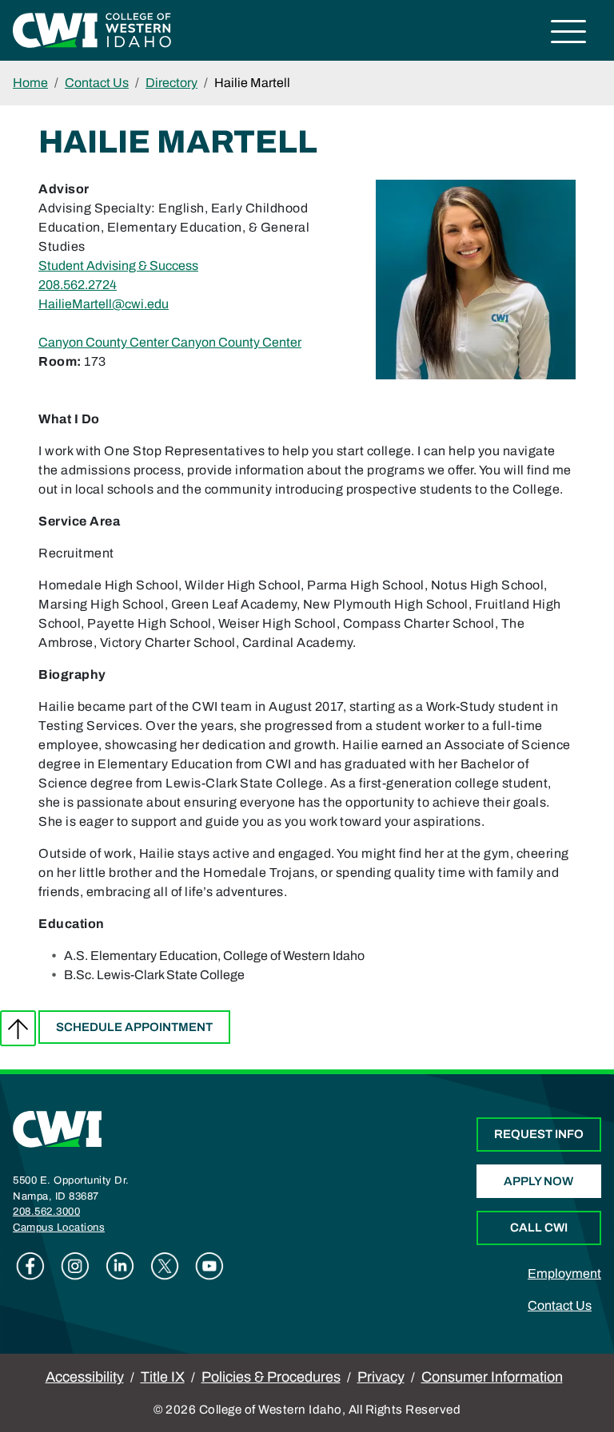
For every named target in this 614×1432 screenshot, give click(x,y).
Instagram (75, 1265)
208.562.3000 (46, 1211)
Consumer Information (492, 1377)
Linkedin (120, 1265)
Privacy (381, 1377)
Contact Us (97, 82)
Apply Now (538, 1181)
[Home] (57, 1129)
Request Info (539, 1134)
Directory (171, 82)
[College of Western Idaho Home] (92, 29)
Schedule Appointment (134, 1027)
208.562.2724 (77, 285)
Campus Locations (59, 1227)
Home (30, 82)
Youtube (209, 1265)
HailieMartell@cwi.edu (103, 304)
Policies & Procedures (271, 1377)
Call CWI (539, 1227)
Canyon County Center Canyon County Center (169, 342)
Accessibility (85, 1377)
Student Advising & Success (118, 265)
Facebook (30, 1265)
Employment (564, 1273)
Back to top (18, 1028)
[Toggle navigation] (569, 34)
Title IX (163, 1377)
